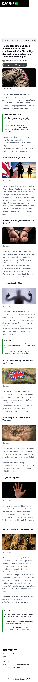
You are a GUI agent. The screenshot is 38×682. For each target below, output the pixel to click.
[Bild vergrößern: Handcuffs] (33, 230)
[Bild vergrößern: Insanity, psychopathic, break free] (33, 290)
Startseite (7, 40)
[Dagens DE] (15, 3)
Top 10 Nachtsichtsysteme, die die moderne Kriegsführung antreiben (16, 352)
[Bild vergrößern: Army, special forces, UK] (33, 165)
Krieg (16, 40)
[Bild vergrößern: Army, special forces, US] (33, 427)
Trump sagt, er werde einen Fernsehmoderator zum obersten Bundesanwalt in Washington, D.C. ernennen (16, 128)
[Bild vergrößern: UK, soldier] (33, 370)
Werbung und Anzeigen (11, 668)
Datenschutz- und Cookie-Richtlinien (15, 664)
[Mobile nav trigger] (34, 4)
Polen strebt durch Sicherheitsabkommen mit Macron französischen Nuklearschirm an (19, 346)
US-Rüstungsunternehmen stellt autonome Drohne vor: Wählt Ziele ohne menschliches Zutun (19, 120)
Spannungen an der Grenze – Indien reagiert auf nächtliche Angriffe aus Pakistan (17, 629)
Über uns (5, 661)
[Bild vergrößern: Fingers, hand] (33, 485)
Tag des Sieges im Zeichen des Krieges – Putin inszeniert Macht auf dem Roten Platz (19, 616)
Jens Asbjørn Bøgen (12, 60)
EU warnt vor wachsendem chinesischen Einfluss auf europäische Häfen (19, 623)
